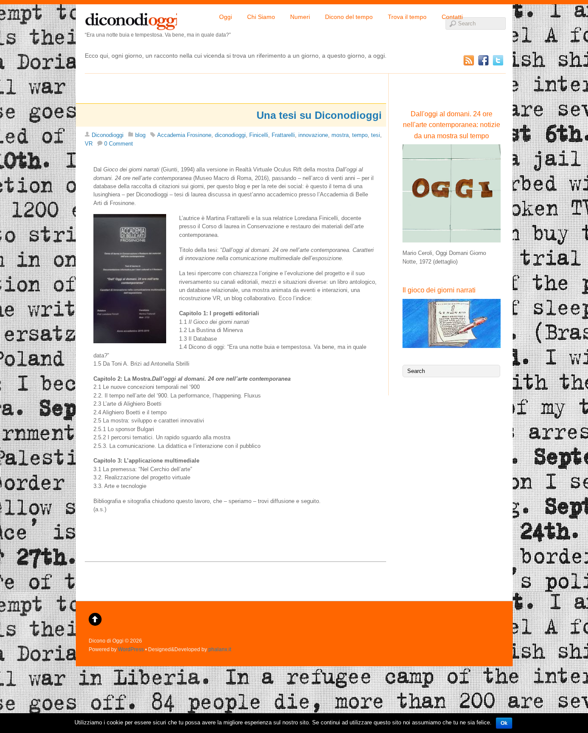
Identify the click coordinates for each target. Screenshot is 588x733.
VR (89, 143)
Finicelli (258, 135)
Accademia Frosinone (184, 135)
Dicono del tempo (349, 16)
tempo (360, 135)
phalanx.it (219, 649)
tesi (375, 135)
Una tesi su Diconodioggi (319, 115)
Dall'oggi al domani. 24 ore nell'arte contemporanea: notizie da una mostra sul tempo (451, 125)
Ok (504, 723)
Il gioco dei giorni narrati (439, 290)
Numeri (300, 16)
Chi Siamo (261, 16)
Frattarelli (283, 135)
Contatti (452, 16)
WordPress (131, 649)
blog (140, 135)
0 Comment (118, 143)
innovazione (313, 135)
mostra (340, 135)
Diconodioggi (108, 135)
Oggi (225, 16)
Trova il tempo (407, 16)
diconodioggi (131, 19)
